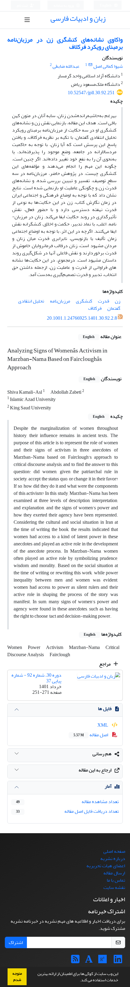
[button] (78, 981)
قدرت (103, 301)
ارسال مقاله (114, 872)
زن (117, 301)
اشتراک (16, 942)
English (106, 5)
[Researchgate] (102, 961)
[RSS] (75, 961)
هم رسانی (102, 753)
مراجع (105, 664)
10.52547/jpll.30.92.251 (91, 92)
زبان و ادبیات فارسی (78, 18)
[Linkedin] (118, 961)
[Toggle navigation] (27, 20)
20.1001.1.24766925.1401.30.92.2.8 (82, 318)
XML (103, 725)
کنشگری (84, 301)
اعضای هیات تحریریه (105, 865)
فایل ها (105, 708)
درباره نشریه (112, 858)
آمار (108, 786)
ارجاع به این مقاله (95, 769)
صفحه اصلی (114, 851)
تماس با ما (116, 880)
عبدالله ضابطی (66, 66)
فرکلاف (95, 308)
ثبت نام (22, 5)
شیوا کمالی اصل (108, 66)
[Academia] (88, 961)
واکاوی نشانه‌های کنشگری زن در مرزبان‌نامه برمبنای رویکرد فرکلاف (65, 43)
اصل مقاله (91, 734)
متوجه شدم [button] (17, 976)
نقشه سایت (114, 887)
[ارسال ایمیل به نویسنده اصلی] (90, 64)
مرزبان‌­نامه (60, 301)
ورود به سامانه (64, 5)
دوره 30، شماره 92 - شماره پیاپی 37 (36, 678)
